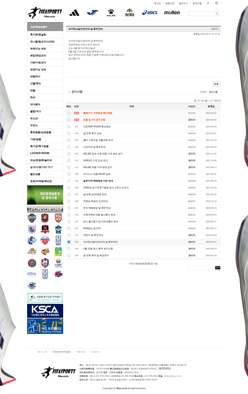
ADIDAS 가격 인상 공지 (95, 160)
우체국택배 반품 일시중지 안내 (99, 214)
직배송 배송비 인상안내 (95, 201)
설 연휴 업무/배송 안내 (95, 194)
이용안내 (95, 352)
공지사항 (197, 3)
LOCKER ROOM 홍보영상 (97, 126)
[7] (151, 263)
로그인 (157, 3)
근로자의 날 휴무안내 (94, 147)
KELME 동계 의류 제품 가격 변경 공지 (103, 153)
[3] (140, 263)
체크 (68, 106)
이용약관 (80, 352)
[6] (148, 263)
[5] (146, 263)
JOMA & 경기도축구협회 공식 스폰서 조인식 (106, 187)
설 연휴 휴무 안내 (92, 133)
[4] (143, 263)
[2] (137, 263)
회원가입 (169, 3)
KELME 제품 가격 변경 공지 (97, 167)
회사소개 (42, 352)
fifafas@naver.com (173, 376)
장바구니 (183, 3)
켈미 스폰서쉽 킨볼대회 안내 (98, 140)
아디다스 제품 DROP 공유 (96, 174)
